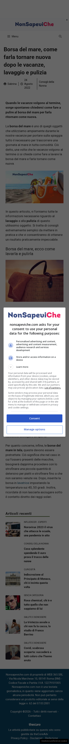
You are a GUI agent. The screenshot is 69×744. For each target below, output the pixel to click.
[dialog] (34, 372)
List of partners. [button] (53, 387)
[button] (34, 367)
